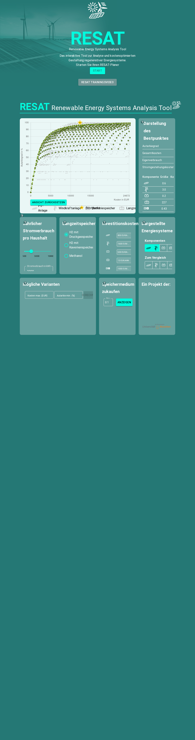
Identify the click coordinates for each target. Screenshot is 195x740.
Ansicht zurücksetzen (48, 202)
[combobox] (123, 235)
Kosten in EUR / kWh (108, 298)
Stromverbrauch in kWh (39, 266)
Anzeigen (124, 302)
